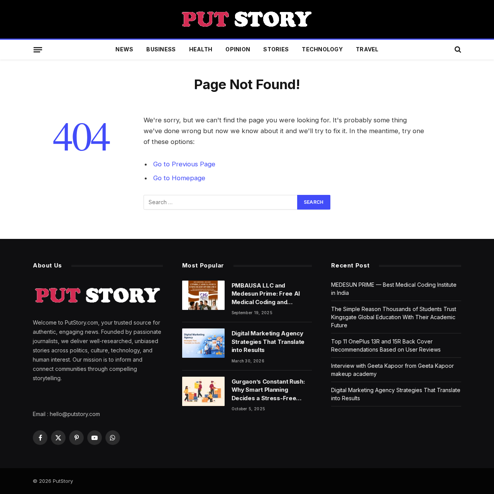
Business (161, 49)
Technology (322, 49)
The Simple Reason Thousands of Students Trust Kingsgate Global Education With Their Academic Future (393, 317)
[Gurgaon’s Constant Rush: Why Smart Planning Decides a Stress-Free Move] (203, 391)
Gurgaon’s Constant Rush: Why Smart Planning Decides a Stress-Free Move (268, 390)
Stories (276, 49)
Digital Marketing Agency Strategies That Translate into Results (268, 342)
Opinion (237, 49)
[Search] (457, 49)
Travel (367, 49)
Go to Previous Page (184, 164)
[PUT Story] (247, 19)
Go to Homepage (179, 178)
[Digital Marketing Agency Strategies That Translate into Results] (203, 343)
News (124, 49)
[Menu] (38, 49)
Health (201, 49)
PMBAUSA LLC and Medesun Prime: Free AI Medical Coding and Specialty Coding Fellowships (266, 294)
